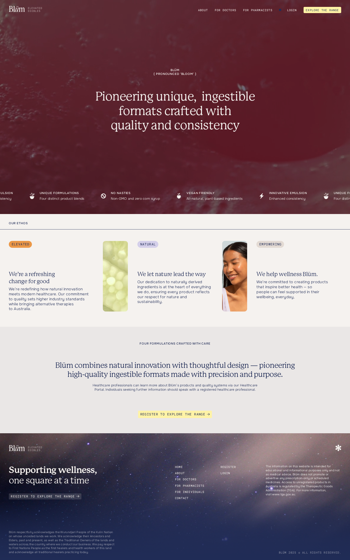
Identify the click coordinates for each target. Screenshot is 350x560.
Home (179, 467)
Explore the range (322, 10)
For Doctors (225, 10)
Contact (182, 498)
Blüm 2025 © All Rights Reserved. (310, 552)
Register (228, 467)
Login (292, 10)
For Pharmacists (257, 10)
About (203, 10)
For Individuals (189, 492)
